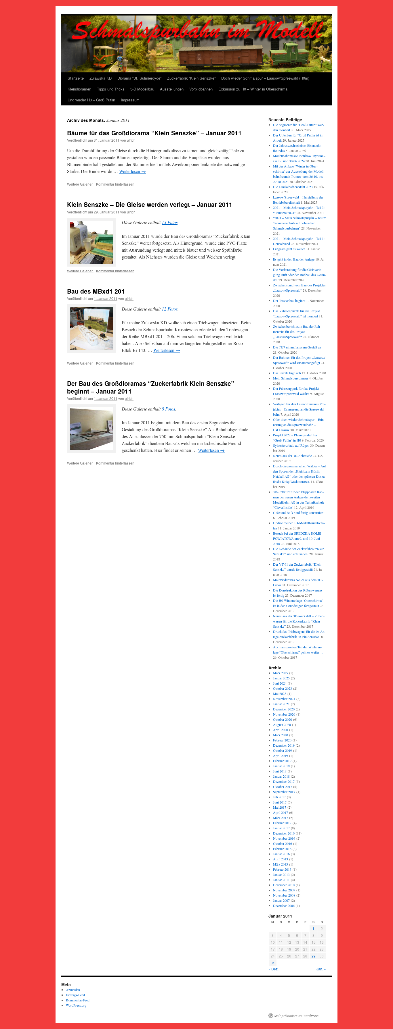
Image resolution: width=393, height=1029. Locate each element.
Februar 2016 (282, 848)
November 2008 (284, 895)
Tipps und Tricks (111, 89)
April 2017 (280, 812)
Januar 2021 (281, 704)
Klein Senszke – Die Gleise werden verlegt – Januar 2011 (149, 204)
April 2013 (280, 859)
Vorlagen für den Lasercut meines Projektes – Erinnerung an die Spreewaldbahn (299, 409)
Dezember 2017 (284, 781)
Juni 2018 (280, 771)
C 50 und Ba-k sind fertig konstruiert (298, 512)
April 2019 (280, 755)
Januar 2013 (281, 874)
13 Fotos (170, 222)
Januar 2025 (281, 678)
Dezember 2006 (284, 905)
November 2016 (284, 838)
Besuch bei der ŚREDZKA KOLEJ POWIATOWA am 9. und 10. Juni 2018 (297, 538)
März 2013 (280, 864)
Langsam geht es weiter (289, 248)
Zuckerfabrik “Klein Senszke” (191, 78)
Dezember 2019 (284, 745)
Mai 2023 (279, 693)
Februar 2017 (282, 822)
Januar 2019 (281, 766)
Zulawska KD (100, 78)
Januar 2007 (281, 900)
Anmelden (73, 989)
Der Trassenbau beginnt (289, 300)
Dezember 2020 (284, 709)
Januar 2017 (281, 828)
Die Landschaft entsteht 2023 (293, 186)
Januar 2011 (281, 879)
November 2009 (284, 890)
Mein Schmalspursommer (290, 378)
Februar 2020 (282, 740)
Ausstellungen (172, 89)
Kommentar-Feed (77, 1000)
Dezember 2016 (284, 833)
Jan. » (321, 968)
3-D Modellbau (142, 89)
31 (273, 962)
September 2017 (284, 791)
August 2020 (282, 724)
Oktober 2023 (282, 688)
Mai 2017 (279, 807)
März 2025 (280, 672)
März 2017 (280, 817)
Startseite (76, 78)
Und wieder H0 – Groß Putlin (91, 100)
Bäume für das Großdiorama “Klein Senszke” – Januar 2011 (154, 132)
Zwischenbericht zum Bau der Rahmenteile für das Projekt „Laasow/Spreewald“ (297, 331)
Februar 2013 (282, 869)
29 (314, 955)
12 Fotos (170, 309)
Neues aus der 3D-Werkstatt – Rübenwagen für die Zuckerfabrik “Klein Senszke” (299, 621)
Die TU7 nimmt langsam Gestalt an (297, 347)
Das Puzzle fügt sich (287, 373)
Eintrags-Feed (75, 995)
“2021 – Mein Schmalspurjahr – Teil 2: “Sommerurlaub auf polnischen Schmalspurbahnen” (299, 222)
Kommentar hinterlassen (115, 184)
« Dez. (273, 968)
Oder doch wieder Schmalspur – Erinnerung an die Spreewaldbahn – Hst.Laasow (299, 424)
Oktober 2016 (282, 843)
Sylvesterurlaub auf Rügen (291, 445)
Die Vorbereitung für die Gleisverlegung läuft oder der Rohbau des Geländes (299, 274)
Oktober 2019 (282, 750)
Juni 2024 (280, 683)
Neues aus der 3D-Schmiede (292, 455)
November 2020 (284, 714)
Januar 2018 (281, 776)
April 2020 (280, 729)
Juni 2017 (280, 802)
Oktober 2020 (282, 719)
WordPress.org (76, 1005)
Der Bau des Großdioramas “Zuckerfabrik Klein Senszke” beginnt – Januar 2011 (150, 387)
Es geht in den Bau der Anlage (293, 259)
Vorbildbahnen (201, 89)
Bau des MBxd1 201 (96, 291)
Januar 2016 (281, 853)
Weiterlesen (132, 171)
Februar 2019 (282, 760)
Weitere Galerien (80, 184)
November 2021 (284, 698)
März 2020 (280, 735)
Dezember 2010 (284, 884)
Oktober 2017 (282, 786)
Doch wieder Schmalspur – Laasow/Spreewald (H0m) (265, 78)
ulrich (131, 140)
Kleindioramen (79, 89)
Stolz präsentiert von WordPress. (296, 1015)
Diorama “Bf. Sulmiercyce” (139, 78)
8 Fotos (168, 409)
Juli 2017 (279, 797)
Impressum (130, 100)
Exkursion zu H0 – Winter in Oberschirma (252, 89)
